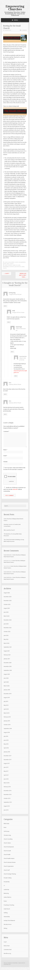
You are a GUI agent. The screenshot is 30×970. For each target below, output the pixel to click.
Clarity (6, 273)
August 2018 (7, 732)
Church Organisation (20, 262)
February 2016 (7, 786)
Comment (6, 431)
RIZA (10, 382)
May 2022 (6, 639)
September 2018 (8, 728)
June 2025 (6, 612)
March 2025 (6, 616)
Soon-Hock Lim (22, 356)
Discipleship (7, 881)
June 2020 (6, 678)
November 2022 (7, 627)
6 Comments (24, 30)
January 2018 (7, 751)
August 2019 (7, 697)
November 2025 (7, 600)
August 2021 (7, 651)
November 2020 (7, 666)
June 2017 (6, 767)
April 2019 (6, 709)
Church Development (9, 262)
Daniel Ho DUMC (16, 265)
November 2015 (7, 794)
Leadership (6, 889)
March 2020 (6, 685)
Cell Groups (6, 831)
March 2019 (6, 713)
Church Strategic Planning (10, 874)
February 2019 (7, 717)
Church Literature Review (10, 862)
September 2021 (8, 647)
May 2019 (6, 705)
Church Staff (7, 870)
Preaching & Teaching (9, 905)
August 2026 (7, 592)
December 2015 (7, 790)
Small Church (10, 263)
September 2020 (8, 670)
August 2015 (7, 806)
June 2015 (6, 810)
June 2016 (6, 779)
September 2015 (8, 802)
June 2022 (6, 635)
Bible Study (6, 823)
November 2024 (7, 620)
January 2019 (7, 720)
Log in (5, 941)
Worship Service (7, 924)
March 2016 (6, 782)
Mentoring (6, 893)
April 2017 (6, 775)
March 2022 (6, 643)
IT (4, 885)
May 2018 (6, 744)
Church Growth (8, 265)
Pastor (4, 263)
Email (5, 455)
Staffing (6, 912)
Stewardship (7, 916)
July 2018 (6, 736)
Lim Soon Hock (18, 266)
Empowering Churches (15, 8)
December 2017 (7, 755)
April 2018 (6, 748)
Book (5, 827)
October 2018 (7, 724)
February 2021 (7, 654)
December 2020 (7, 662)
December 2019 (7, 693)
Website (5, 461)
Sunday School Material (9, 920)
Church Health (7, 854)
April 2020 (6, 682)
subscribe (15, 489)
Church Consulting (8, 839)
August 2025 (7, 608)
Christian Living (7, 835)
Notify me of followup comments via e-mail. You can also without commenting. (14, 489)
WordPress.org (7, 953)
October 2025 (7, 604)
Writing (5, 928)
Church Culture (7, 843)
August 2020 (7, 674)
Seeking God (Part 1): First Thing (22, 275)
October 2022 (7, 631)
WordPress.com (7, 964)
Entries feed (6, 945)
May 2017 (6, 771)
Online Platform (7, 897)
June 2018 (6, 740)
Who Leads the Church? (9, 530)
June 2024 (6, 623)
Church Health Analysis (9, 858)
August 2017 (7, 763)
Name (5, 449)
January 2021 (7, 658)
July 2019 (6, 701)
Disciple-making (7, 877)
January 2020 (7, 689)
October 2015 (7, 798)
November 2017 (7, 759)
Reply (5, 306)
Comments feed (7, 949)
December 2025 (7, 596)
